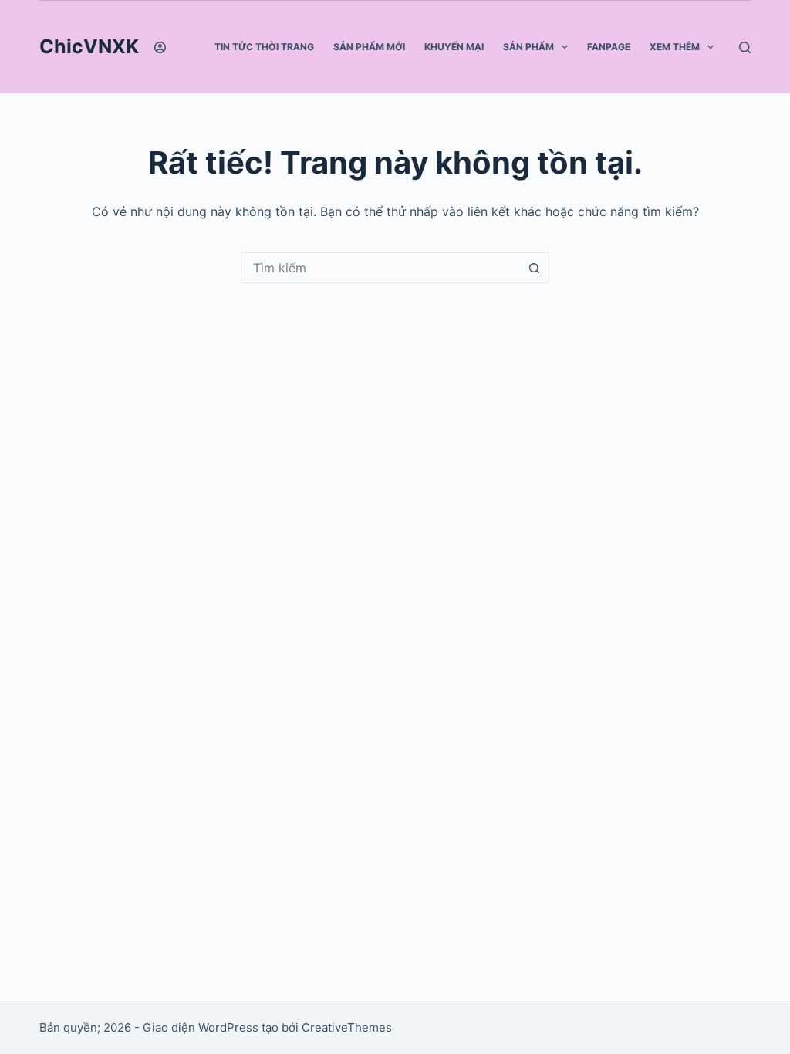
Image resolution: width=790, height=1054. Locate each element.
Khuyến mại (454, 46)
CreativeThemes (347, 1027)
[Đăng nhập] (160, 47)
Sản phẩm (528, 46)
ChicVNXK (89, 46)
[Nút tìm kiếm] (534, 267)
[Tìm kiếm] (745, 47)
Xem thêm (675, 46)
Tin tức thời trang (264, 46)
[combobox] (380, 267)
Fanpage (608, 46)
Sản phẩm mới (369, 46)
